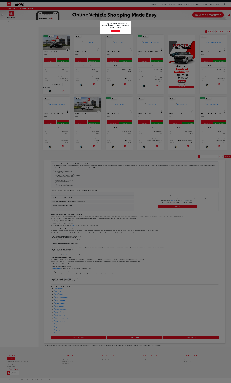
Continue (115, 30)
